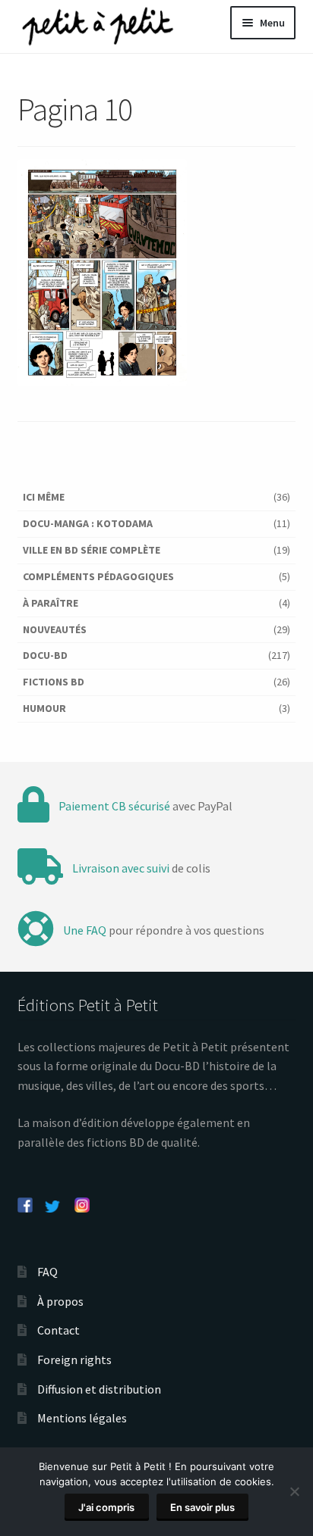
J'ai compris (106, 1507)
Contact (58, 1330)
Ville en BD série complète (91, 550)
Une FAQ (84, 930)
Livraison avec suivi (120, 868)
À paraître (50, 603)
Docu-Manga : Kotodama (88, 523)
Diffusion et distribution (99, 1389)
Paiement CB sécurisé (114, 805)
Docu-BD (45, 655)
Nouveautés (55, 629)
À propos (60, 1301)
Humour (44, 708)
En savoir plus (202, 1507)
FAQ (47, 1271)
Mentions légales (82, 1417)
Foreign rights (74, 1359)
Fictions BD (53, 681)
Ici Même (44, 497)
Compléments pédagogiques (98, 576)
